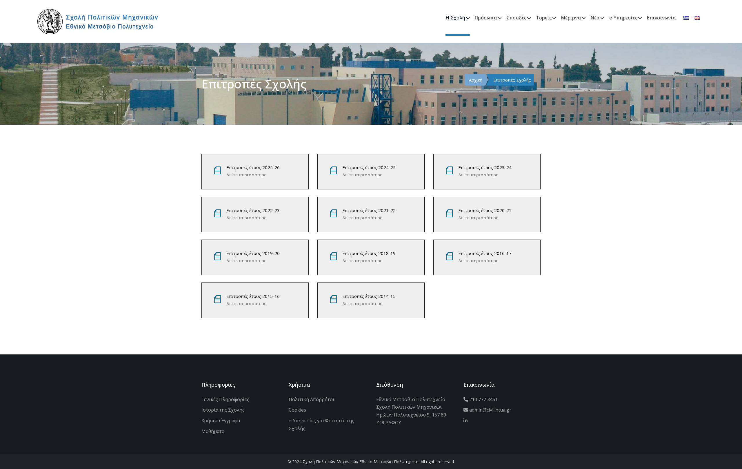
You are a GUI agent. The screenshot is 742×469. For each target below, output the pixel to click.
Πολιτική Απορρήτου (312, 399)
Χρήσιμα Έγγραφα (220, 420)
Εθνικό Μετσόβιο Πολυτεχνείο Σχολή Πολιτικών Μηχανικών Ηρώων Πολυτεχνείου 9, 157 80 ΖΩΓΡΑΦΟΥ (411, 411)
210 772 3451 (483, 399)
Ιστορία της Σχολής (223, 410)
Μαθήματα (212, 431)
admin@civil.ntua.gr (489, 410)
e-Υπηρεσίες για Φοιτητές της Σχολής (321, 424)
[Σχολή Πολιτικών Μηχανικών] (97, 21)
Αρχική (475, 80)
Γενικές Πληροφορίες (225, 399)
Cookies (297, 410)
